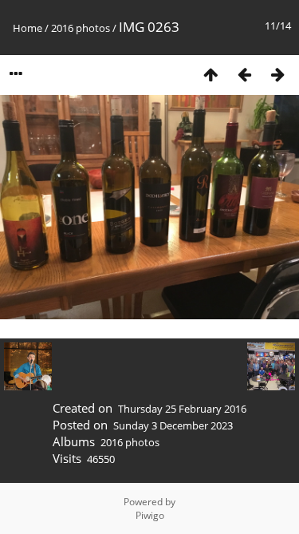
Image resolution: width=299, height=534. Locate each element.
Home (27, 28)
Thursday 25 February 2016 (182, 408)
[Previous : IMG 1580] (244, 74)
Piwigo (150, 515)
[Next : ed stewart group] (277, 74)
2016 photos (80, 28)
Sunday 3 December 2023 (173, 425)
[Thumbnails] (210, 74)
